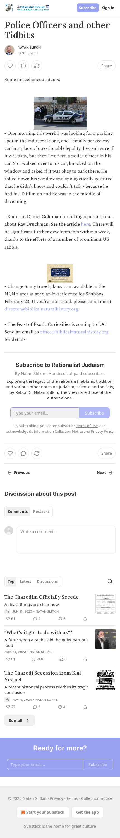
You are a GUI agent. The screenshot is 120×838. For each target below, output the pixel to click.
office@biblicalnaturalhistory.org (74, 332)
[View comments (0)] (23, 65)
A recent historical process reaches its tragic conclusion (46, 689)
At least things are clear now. (32, 604)
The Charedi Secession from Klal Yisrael (42, 676)
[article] (60, 608)
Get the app (87, 812)
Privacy (56, 798)
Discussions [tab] (47, 581)
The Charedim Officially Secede (41, 597)
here (85, 224)
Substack (32, 826)
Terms (72, 798)
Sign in (108, 7)
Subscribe (88, 7)
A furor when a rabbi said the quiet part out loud (46, 642)
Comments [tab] (18, 511)
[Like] (10, 65)
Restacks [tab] (41, 511)
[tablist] (28, 511)
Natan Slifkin (29, 47)
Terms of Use (87, 425)
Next (101, 472)
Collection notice (96, 798)
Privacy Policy (102, 431)
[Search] (110, 581)
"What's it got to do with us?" (38, 632)
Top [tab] (11, 581)
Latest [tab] (25, 581)
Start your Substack (45, 812)
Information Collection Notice (58, 431)
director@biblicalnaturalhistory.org (41, 309)
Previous (22, 472)
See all (16, 720)
